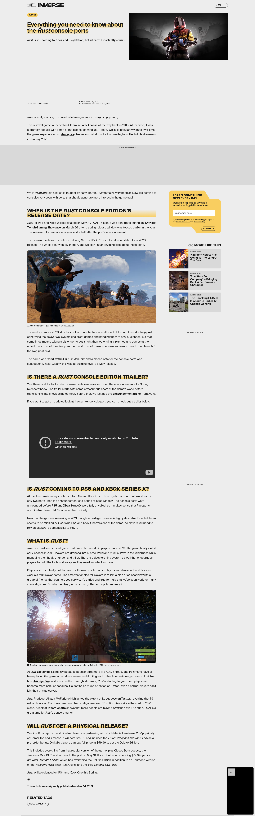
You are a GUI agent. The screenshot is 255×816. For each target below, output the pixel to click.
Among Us (40, 681)
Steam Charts (57, 708)
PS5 (55, 505)
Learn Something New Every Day (187, 196)
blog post (146, 332)
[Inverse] (51, 5)
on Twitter (123, 698)
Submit (207, 228)
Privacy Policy (199, 222)
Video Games (36, 803)
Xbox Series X (72, 505)
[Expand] (230, 770)
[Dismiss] (250, 770)
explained (40, 672)
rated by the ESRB (59, 359)
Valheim (40, 193)
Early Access (88, 125)
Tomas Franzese (40, 104)
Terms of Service (183, 222)
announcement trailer (127, 394)
